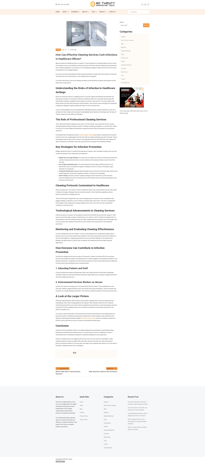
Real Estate (124, 72)
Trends (123, 79)
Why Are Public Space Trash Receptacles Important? (68, 373)
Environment (124, 58)
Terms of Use (83, 419)
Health (84, 12)
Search (122, 22)
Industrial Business (126, 65)
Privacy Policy (84, 416)
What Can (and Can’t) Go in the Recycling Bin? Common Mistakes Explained (137, 422)
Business (74, 12)
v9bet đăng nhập (124, 111)
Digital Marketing (126, 51)
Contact (112, 12)
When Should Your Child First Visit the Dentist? (103, 371)
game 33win (143, 111)
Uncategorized (125, 82)
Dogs (122, 54)
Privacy (102, 12)
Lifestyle (123, 68)
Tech (93, 12)
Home (58, 12)
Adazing (62, 461)
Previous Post (63, 368)
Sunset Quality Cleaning (87, 135)
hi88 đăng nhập (124, 113)
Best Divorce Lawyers (127, 40)
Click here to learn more (88, 318)
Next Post (110, 368)
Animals (123, 37)
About (65, 12)
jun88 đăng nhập (134, 111)
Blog (58, 49)
